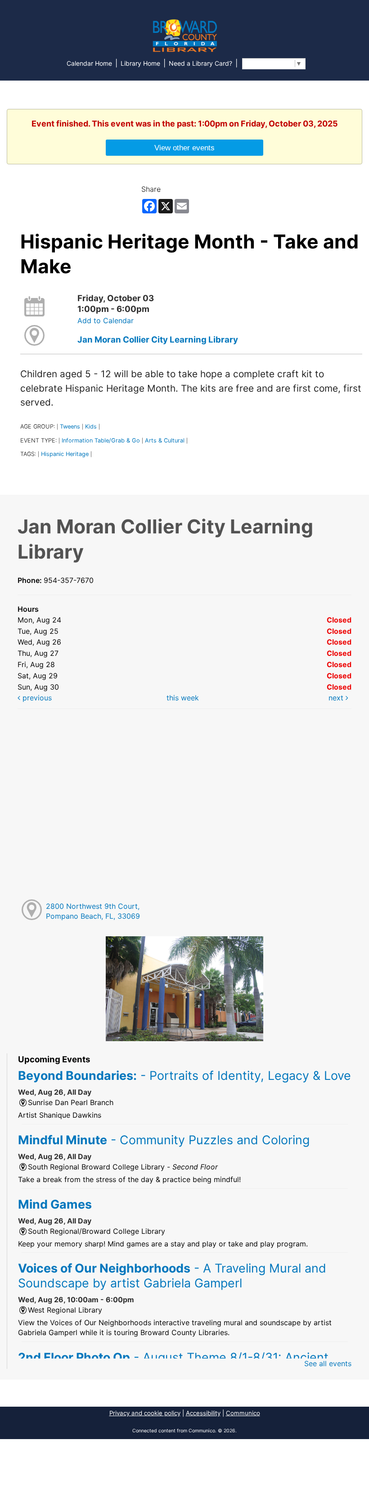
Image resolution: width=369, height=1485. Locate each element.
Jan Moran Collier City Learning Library (157, 339)
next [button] (337, 697)
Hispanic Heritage (65, 454)
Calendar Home (89, 63)
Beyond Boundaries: (184, 1075)
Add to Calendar (105, 320)
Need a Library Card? (200, 63)
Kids (91, 426)
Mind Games (55, 1204)
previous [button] (36, 697)
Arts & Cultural (164, 440)
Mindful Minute (164, 1140)
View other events (184, 147)
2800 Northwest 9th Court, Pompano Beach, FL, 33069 (93, 911)
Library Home (140, 63)
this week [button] (182, 697)
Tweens (70, 426)
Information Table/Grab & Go (101, 440)
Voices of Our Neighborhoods (172, 1275)
